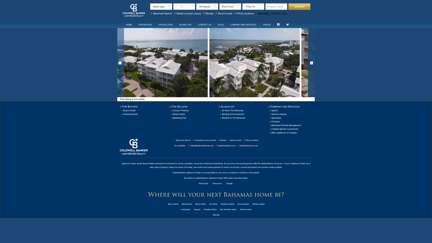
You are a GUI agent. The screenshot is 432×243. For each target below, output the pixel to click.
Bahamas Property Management (286, 125)
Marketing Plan (179, 117)
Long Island (185, 209)
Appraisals (276, 117)
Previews (275, 121)
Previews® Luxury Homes (205, 140)
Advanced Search (162, 13)
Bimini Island (187, 203)
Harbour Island (258, 203)
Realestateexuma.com (248, 145)
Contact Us (204, 24)
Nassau (197, 209)
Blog (221, 24)
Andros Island (245, 209)
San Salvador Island (228, 209)
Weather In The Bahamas (233, 117)
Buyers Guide (129, 110)
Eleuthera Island (227, 203)
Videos (267, 24)
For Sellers (166, 24)
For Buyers (145, 24)
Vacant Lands (224, 13)
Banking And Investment (233, 114)
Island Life (185, 24)
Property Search (130, 114)
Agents (274, 110)
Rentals (209, 13)
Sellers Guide (179, 114)
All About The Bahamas (233, 110)
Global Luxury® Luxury (188, 13)
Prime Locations (245, 13)
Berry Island (201, 203)
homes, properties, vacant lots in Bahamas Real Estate (200, 163)
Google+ (229, 183)
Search (299, 6)
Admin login (203, 183)
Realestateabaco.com (226, 145)
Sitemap (216, 214)
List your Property (181, 110)
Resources (217, 183)
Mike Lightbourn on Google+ (284, 132)
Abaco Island (173, 203)
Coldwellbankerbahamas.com (201, 145)
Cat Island (213, 203)
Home (129, 24)
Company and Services (243, 24)
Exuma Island (243, 203)
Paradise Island (210, 209)
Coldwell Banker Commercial (284, 128)
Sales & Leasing (278, 114)
